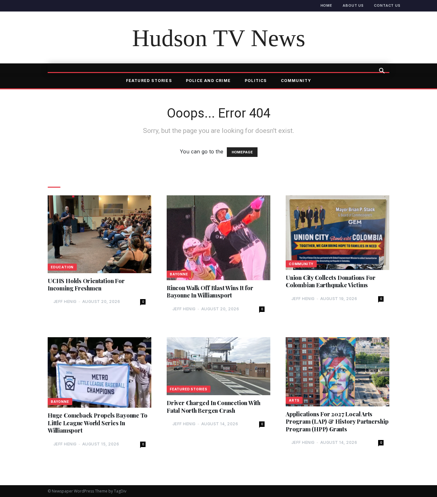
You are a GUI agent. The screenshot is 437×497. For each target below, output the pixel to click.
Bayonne (179, 274)
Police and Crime (208, 80)
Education (62, 267)
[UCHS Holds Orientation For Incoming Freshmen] (99, 234)
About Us (353, 5)
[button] (381, 71)
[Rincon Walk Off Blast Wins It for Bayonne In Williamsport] (218, 237)
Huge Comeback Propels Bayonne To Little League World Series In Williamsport (97, 423)
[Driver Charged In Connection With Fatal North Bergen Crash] (218, 366)
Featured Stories (149, 80)
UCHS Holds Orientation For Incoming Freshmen (86, 284)
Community (296, 80)
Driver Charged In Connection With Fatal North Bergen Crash (213, 406)
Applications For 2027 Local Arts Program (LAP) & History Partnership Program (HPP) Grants (337, 422)
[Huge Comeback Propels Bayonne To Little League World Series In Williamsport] (99, 372)
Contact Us (387, 5)
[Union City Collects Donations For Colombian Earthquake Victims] (337, 232)
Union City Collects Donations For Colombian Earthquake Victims (331, 281)
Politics (256, 80)
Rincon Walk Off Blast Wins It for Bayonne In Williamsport (210, 291)
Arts (294, 400)
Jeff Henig (65, 301)
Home (327, 5)
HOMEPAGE (242, 152)
